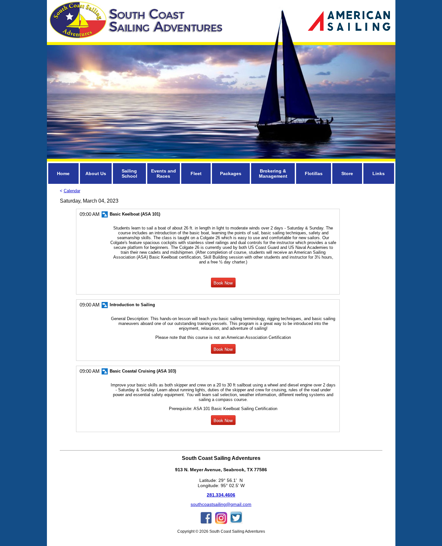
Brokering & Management (273, 173)
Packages (230, 173)
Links (378, 173)
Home (63, 173)
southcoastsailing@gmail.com (221, 504)
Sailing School (129, 173)
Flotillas (314, 173)
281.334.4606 (221, 494)
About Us (95, 173)
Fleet (196, 173)
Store (347, 173)
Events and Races (163, 173)
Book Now (223, 283)
